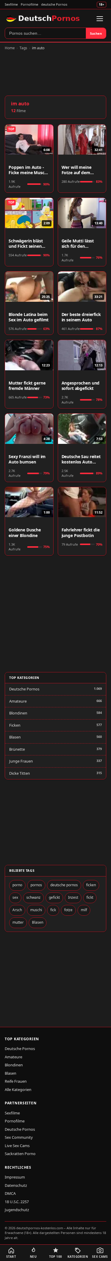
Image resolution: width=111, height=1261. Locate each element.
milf (84, 909)
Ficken (14, 725)
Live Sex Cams (17, 1145)
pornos (36, 884)
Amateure (18, 701)
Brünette (17, 749)
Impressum (15, 1177)
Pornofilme (29, 4)
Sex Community (19, 1137)
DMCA (10, 1193)
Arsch (17, 909)
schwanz (33, 897)
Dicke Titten (19, 773)
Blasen (15, 737)
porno (17, 884)
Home (10, 47)
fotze (68, 909)
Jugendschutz (17, 1209)
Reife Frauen (16, 1081)
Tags (23, 47)
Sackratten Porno (20, 1153)
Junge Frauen (21, 761)
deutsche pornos (64, 884)
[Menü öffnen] (99, 18)
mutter (18, 922)
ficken (91, 884)
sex (15, 897)
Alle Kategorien (18, 1089)
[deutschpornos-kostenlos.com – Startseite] (44, 18)
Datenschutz (16, 1185)
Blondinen (18, 713)
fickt (89, 897)
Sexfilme (11, 4)
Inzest (73, 897)
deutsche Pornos (54, 4)
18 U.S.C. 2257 (17, 1201)
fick (53, 909)
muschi (36, 909)
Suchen (96, 33)
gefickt (54, 897)
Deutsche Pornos (24, 689)
